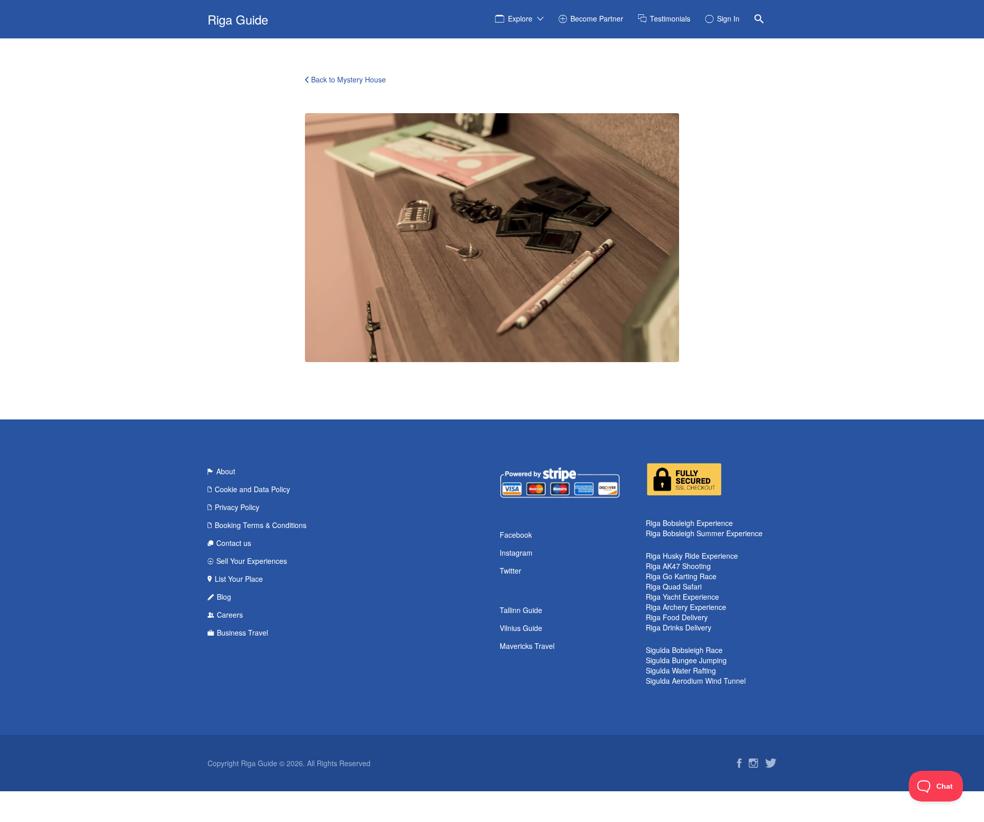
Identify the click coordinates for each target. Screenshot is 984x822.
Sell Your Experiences (251, 561)
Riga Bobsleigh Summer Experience (704, 533)
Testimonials (670, 18)
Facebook (516, 535)
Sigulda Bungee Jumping (686, 660)
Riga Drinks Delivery (678, 627)
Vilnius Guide (521, 628)
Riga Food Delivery (677, 617)
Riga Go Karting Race (681, 576)
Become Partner (596, 18)
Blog (224, 597)
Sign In (728, 18)
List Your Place (239, 579)
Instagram (516, 552)
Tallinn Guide (521, 610)
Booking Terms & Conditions (260, 525)
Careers (230, 614)
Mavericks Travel (527, 646)
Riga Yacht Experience (682, 597)
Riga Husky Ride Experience (692, 556)
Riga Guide (238, 19)
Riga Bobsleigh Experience (689, 523)
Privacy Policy (237, 507)
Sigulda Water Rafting (681, 670)
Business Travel (242, 632)
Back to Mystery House (348, 79)
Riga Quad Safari (674, 586)
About (225, 471)
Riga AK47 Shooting (678, 566)
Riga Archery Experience (686, 607)
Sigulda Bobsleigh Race (684, 650)
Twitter (510, 570)
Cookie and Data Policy (252, 489)
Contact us (233, 543)
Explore (520, 18)
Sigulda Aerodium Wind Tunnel (696, 681)
